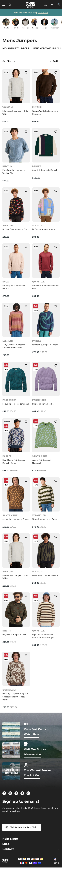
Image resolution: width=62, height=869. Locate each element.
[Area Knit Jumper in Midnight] (46, 145)
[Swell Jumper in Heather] (46, 379)
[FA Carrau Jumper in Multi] (46, 204)
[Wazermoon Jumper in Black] (46, 550)
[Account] (52, 4)
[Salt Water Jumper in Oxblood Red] (46, 260)
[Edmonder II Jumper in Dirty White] (16, 86)
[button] (10, 4)
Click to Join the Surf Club (23, 827)
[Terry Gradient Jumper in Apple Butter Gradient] (16, 320)
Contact (8, 849)
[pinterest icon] (16, 793)
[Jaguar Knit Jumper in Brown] (16, 494)
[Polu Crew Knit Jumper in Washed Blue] (16, 145)
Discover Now (32, 754)
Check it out (32, 775)
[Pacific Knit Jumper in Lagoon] (46, 320)
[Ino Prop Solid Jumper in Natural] (16, 260)
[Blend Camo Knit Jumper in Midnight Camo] (16, 435)
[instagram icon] (10, 793)
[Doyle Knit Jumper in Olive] (16, 609)
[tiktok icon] (22, 793)
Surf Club (43, 12)
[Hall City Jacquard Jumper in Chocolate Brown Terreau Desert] (16, 669)
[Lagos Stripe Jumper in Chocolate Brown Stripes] (46, 609)
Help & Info (10, 838)
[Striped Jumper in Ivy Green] (46, 494)
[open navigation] (3, 5)
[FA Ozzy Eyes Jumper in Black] (16, 204)
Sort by (56, 61)
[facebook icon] (4, 793)
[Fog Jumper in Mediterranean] (16, 379)
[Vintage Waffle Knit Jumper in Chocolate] (46, 86)
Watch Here (31, 734)
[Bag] (58, 4)
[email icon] (28, 793)
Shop (5, 844)
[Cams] (45, 4)
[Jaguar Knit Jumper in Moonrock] (46, 435)
